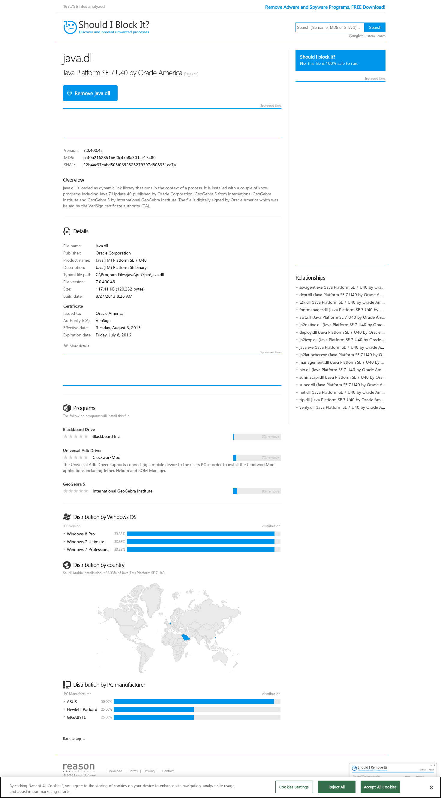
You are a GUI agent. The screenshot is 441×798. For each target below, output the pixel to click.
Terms (133, 771)
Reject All (336, 786)
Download (114, 771)
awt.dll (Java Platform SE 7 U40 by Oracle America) (345, 317)
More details (79, 346)
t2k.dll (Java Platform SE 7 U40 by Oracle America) (345, 302)
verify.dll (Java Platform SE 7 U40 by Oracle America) (347, 407)
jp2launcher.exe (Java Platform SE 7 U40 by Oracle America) (353, 354)
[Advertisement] (341, 173)
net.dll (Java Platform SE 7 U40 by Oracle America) (345, 392)
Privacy (150, 771)
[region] (220, 787)
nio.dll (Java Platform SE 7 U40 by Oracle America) (345, 369)
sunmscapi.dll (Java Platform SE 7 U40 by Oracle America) (351, 377)
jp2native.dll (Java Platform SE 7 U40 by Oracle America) (350, 324)
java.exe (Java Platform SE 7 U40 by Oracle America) (346, 347)
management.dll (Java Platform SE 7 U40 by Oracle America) (354, 362)
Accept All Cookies (380, 786)
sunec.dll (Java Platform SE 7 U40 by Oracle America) (347, 384)
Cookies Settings (294, 786)
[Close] (431, 787)
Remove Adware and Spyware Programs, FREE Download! (325, 7)
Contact (168, 771)
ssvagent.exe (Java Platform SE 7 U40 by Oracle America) (351, 287)
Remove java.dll (92, 93)
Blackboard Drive (79, 429)
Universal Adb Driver (82, 450)
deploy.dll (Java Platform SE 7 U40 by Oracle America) (348, 332)
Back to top (72, 738)
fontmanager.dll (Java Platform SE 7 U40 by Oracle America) (353, 309)
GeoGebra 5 (74, 484)
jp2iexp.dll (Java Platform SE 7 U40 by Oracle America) (348, 339)
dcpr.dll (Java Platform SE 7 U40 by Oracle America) (346, 294)
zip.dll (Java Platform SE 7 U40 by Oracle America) (344, 399)
